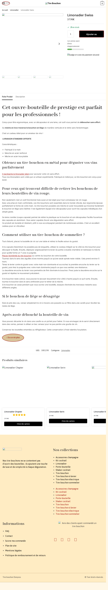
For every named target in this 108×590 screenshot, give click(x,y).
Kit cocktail (61, 460)
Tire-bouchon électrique (67, 479)
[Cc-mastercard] (62, 539)
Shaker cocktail (63, 470)
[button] (19, 415)
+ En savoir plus (13, 337)
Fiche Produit (7, 97)
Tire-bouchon (62, 473)
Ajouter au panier (91, 35)
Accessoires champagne (67, 457)
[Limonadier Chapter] (23, 387)
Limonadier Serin (56, 412)
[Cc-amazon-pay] (69, 539)
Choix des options (23, 424)
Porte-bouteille (63, 467)
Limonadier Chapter (13, 412)
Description (20, 97)
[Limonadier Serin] (68, 387)
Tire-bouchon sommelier (67, 482)
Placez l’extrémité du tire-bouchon (17, 256)
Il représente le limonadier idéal (15, 174)
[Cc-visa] (55, 539)
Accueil (5, 10)
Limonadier (14, 10)
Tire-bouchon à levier (66, 476)
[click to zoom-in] (32, 43)
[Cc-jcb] (75, 539)
